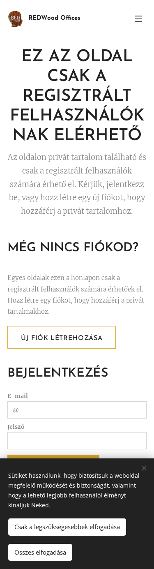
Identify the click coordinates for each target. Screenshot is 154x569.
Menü (138, 18)
